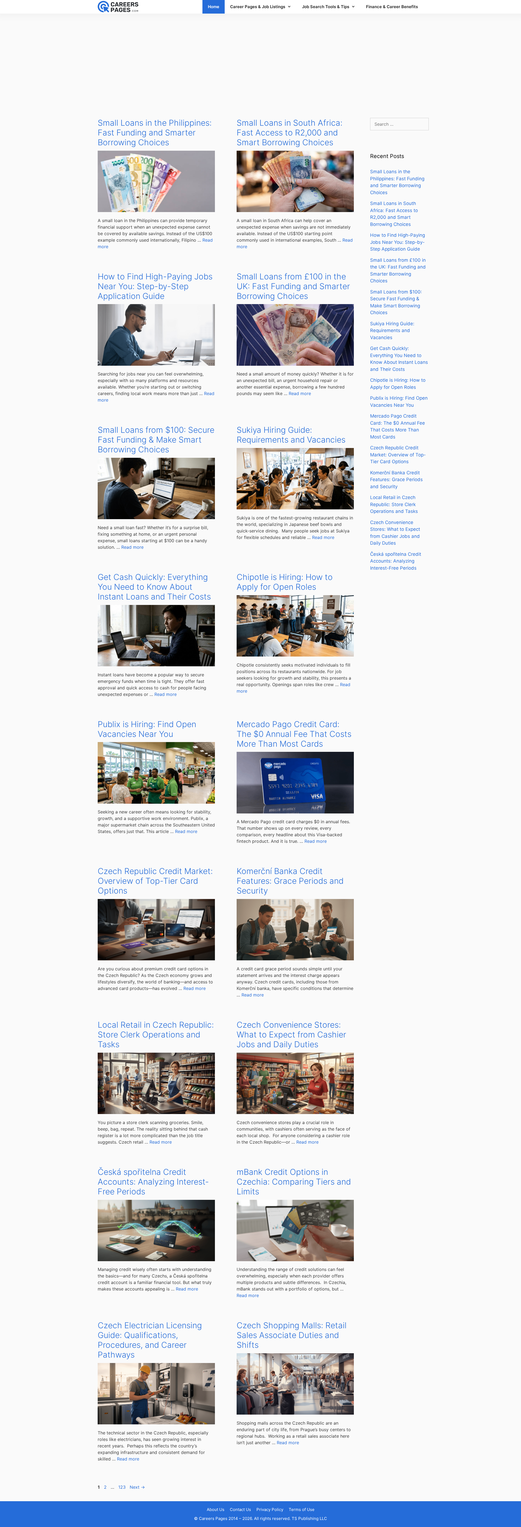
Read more (300, 393)
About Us (215, 1509)
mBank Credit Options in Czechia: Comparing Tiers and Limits (294, 1181)
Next (137, 1487)
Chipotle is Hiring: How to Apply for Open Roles (285, 582)
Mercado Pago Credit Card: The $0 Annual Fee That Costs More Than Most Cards (294, 734)
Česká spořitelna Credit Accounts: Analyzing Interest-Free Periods (153, 1181)
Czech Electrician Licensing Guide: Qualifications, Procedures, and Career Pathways (150, 1339)
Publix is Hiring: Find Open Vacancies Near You (147, 729)
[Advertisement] (260, 60)
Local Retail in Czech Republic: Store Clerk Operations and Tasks (156, 1034)
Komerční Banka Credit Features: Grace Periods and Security (290, 880)
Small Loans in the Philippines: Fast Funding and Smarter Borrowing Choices (155, 132)
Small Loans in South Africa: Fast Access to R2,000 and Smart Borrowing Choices (289, 132)
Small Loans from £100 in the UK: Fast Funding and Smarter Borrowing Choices (293, 286)
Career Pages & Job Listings (257, 6)
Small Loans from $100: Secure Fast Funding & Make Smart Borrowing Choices (156, 439)
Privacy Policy (269, 1509)
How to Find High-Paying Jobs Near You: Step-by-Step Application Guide (155, 286)
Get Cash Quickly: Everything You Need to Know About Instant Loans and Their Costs (154, 586)
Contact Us (240, 1509)
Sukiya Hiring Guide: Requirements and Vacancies (291, 434)
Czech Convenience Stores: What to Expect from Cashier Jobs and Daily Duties (291, 1034)
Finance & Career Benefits (392, 6)
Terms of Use (301, 1509)
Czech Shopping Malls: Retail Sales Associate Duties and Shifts (292, 1335)
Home (213, 6)
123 (122, 1487)
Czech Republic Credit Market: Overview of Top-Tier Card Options (155, 880)
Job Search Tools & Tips (325, 6)
